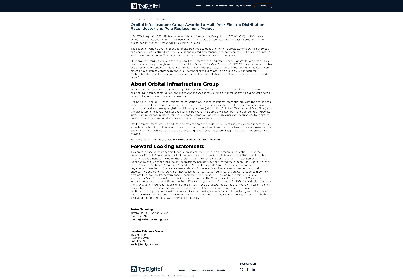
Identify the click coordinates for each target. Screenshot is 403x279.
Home (198, 6)
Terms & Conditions (175, 275)
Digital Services (243, 6)
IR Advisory (193, 270)
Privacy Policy (189, 275)
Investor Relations (224, 6)
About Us (208, 6)
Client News (161, 19)
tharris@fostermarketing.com (149, 219)
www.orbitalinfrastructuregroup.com (196, 139)
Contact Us (263, 6)
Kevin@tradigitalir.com (145, 244)
